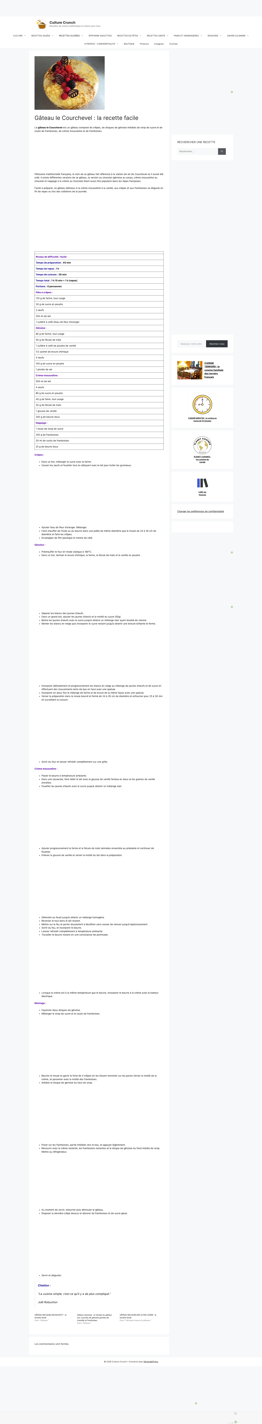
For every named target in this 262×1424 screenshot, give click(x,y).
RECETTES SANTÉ (156, 35)
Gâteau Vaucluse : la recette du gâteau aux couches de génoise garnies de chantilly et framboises (94, 1317)
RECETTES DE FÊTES (127, 35)
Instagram (159, 44)
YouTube (173, 44)
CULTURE (18, 35)
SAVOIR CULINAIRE (236, 35)
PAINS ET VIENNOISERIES (186, 35)
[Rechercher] (222, 151)
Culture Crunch (62, 22)
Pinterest (144, 44)
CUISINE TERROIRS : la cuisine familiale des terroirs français (213, 370)
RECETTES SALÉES (40, 35)
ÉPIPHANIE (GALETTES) (100, 35)
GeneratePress (151, 1361)
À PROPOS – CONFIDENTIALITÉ (99, 44)
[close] (235, 1413)
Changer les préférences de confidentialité (200, 511)
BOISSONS (213, 35)
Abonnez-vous (216, 343)
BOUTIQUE (129, 44)
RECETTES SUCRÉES (69, 35)
